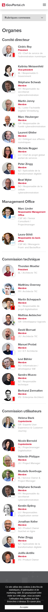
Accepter (24, 607)
